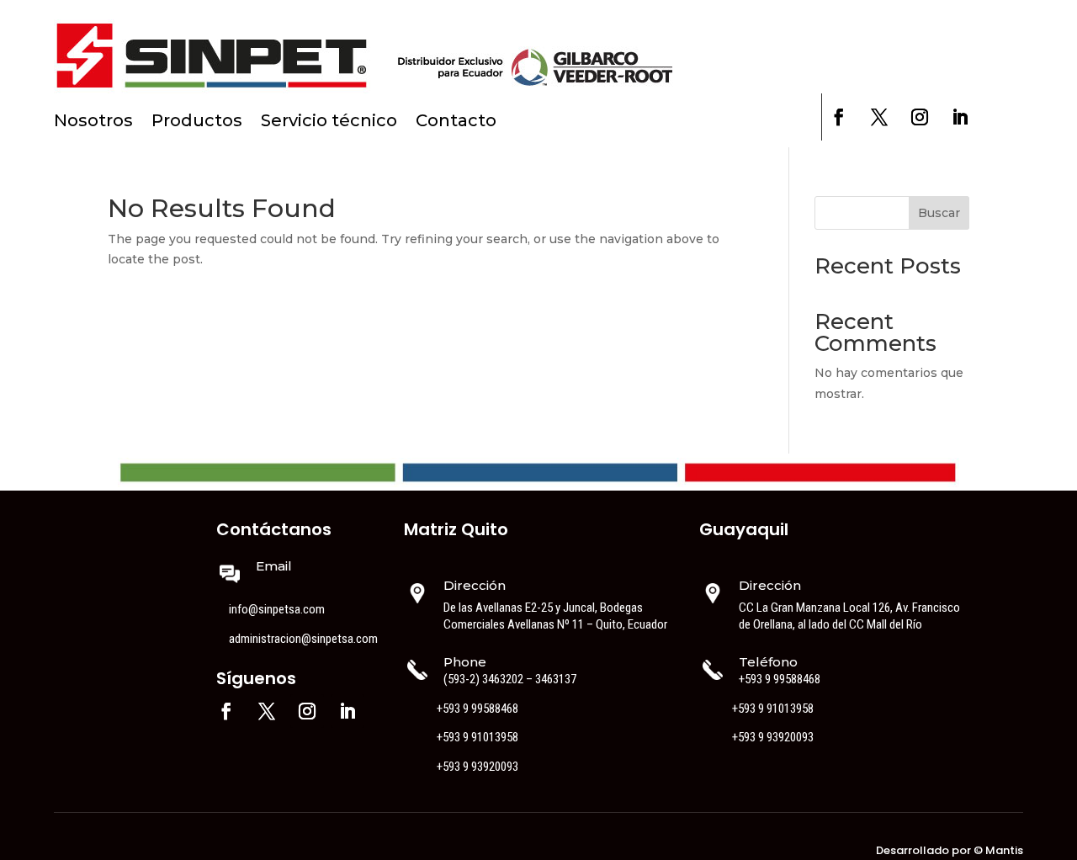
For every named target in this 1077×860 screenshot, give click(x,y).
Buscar (939, 212)
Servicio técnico (329, 122)
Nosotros (93, 122)
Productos (196, 122)
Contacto (456, 122)
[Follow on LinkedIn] (960, 117)
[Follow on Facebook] (839, 117)
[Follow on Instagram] (919, 117)
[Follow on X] (879, 117)
